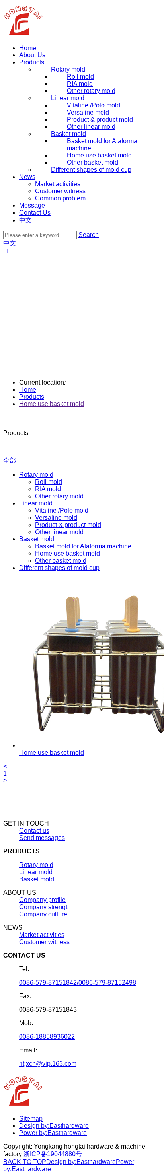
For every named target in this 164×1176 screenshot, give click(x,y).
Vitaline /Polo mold (61, 510)
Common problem (60, 198)
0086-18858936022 (47, 1036)
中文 (25, 220)
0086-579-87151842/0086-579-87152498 (77, 982)
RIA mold (48, 489)
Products (31, 62)
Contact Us (35, 212)
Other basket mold (60, 560)
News (27, 176)
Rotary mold (36, 474)
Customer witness (60, 191)
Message (32, 205)
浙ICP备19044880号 (52, 1154)
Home (27, 48)
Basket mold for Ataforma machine (83, 546)
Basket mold (36, 539)
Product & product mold (68, 524)
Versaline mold (56, 517)
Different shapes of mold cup (59, 567)
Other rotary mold (59, 496)
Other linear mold (59, 532)
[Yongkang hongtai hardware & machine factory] (23, 34)
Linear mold (36, 503)
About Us (32, 55)
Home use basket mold (51, 403)
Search (88, 234)
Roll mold (48, 481)
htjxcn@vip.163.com (47, 1063)
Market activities (57, 184)
